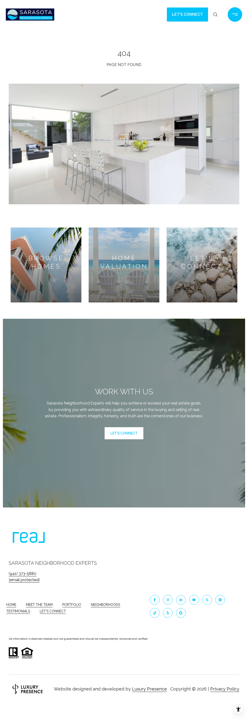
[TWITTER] (207, 600)
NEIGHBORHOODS (105, 605)
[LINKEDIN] (181, 600)
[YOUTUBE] (194, 600)
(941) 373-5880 (22, 573)
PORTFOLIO (71, 605)
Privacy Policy (224, 688)
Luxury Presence (149, 688)
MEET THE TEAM (39, 605)
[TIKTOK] (155, 613)
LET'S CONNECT (53, 611)
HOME (11, 605)
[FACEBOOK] (155, 600)
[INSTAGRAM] (168, 600)
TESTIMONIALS (18, 611)
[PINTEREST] (220, 600)
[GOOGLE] (181, 613)
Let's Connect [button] (187, 14)
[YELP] (168, 613)
